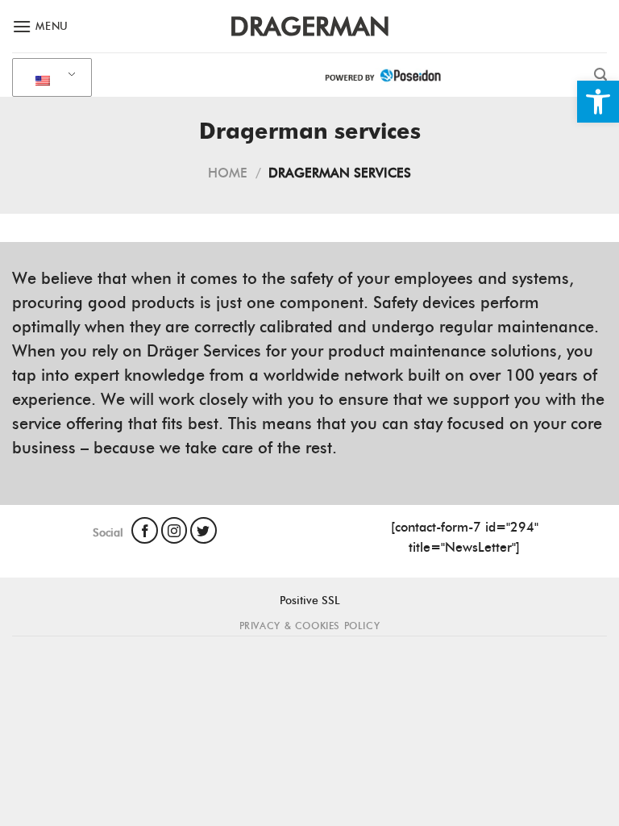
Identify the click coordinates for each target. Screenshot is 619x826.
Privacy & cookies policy (309, 626)
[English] (49, 78)
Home (227, 173)
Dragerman (310, 27)
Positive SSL (310, 600)
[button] (598, 102)
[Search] (600, 74)
